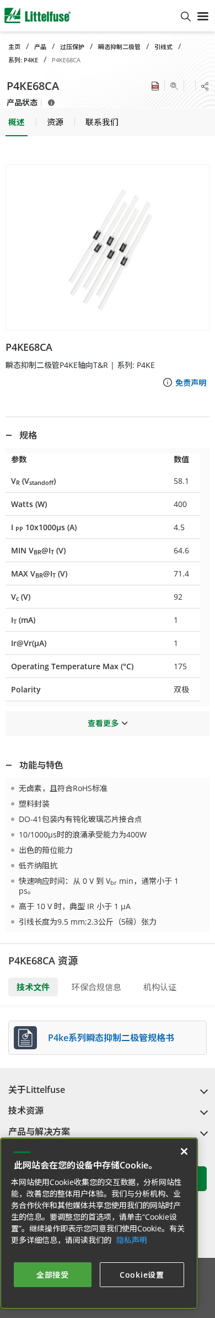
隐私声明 (131, 1240)
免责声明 (190, 382)
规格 (28, 435)
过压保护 (72, 46)
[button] (107, 247)
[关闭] (184, 1151)
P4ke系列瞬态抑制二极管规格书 (111, 1038)
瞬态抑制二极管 (119, 46)
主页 (14, 46)
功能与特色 (41, 765)
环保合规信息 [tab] (96, 986)
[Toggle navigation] (203, 15)
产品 (40, 46)
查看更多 (103, 723)
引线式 (163, 46)
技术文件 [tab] (33, 986)
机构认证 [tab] (159, 986)
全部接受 (52, 1274)
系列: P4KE (23, 60)
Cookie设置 (142, 1274)
